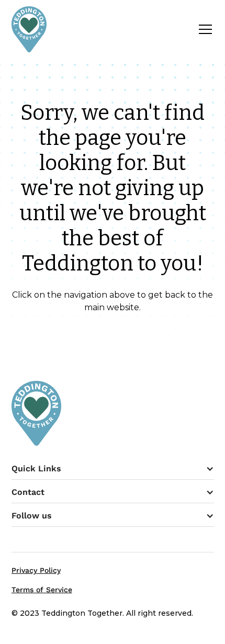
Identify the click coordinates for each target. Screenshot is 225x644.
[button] (203, 29)
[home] (29, 29)
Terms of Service (42, 589)
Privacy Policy (36, 570)
